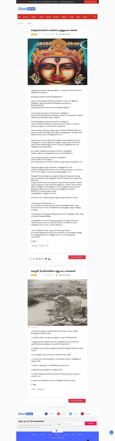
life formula (42, 246)
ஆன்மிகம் (26, 17)
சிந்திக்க (64, 17)
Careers (66, 435)
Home (21, 23)
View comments (78, 257)
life (47, 246)
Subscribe (91, 423)
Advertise (57, 435)
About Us (34, 435)
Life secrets (35, 246)
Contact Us (80, 435)
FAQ (73, 435)
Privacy (42, 435)
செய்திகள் (56, 17)
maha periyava (40, 389)
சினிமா (41, 17)
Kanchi (33, 389)
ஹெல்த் (48, 17)
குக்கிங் (78, 17)
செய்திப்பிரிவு (49, 34)
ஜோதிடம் (34, 17)
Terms (49, 435)
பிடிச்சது (71, 17)
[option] (35, 2)
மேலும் (85, 17)
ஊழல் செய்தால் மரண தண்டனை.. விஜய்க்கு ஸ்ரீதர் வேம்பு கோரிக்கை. (35, 2)
